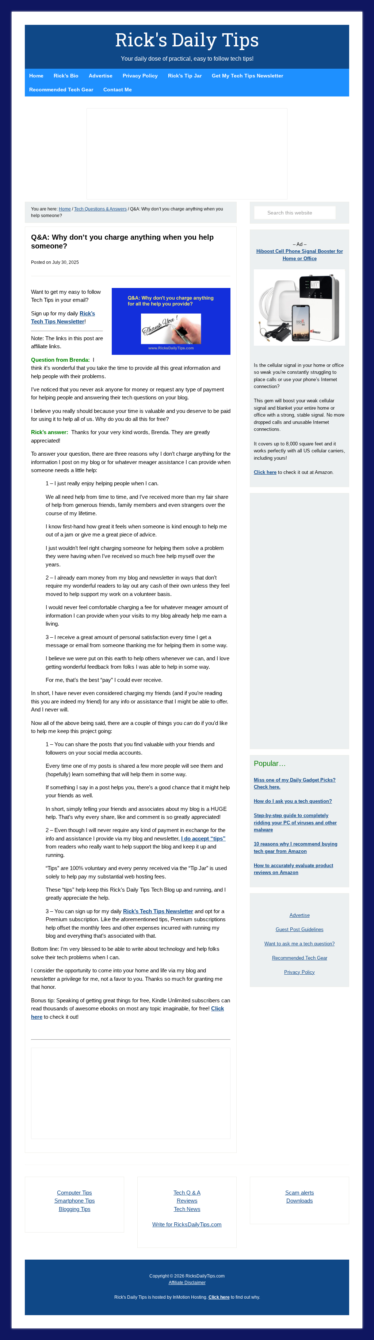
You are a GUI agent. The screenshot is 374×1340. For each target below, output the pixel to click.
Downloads (299, 1200)
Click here (219, 1297)
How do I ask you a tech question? (293, 801)
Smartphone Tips (74, 1200)
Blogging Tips (75, 1209)
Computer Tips (74, 1192)
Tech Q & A (187, 1192)
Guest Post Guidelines (300, 929)
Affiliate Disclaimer (187, 1282)
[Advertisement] (299, 620)
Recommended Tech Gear (299, 958)
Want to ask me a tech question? (299, 943)
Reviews (187, 1200)
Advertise (300, 915)
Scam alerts (299, 1192)
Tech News (187, 1209)
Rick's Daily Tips (187, 39)
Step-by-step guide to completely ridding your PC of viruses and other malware (295, 822)
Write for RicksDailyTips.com (187, 1224)
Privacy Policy (299, 972)
